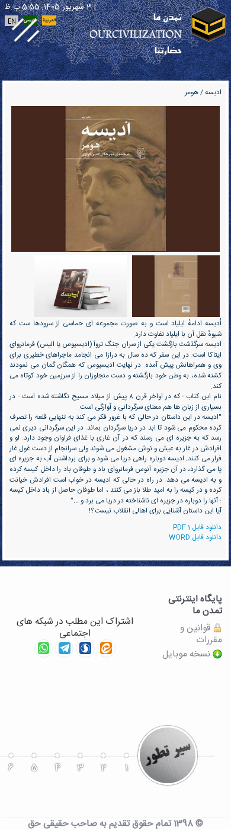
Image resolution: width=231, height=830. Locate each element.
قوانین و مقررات (201, 634)
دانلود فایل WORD (195, 537)
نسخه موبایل (187, 655)
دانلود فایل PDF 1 (197, 527)
